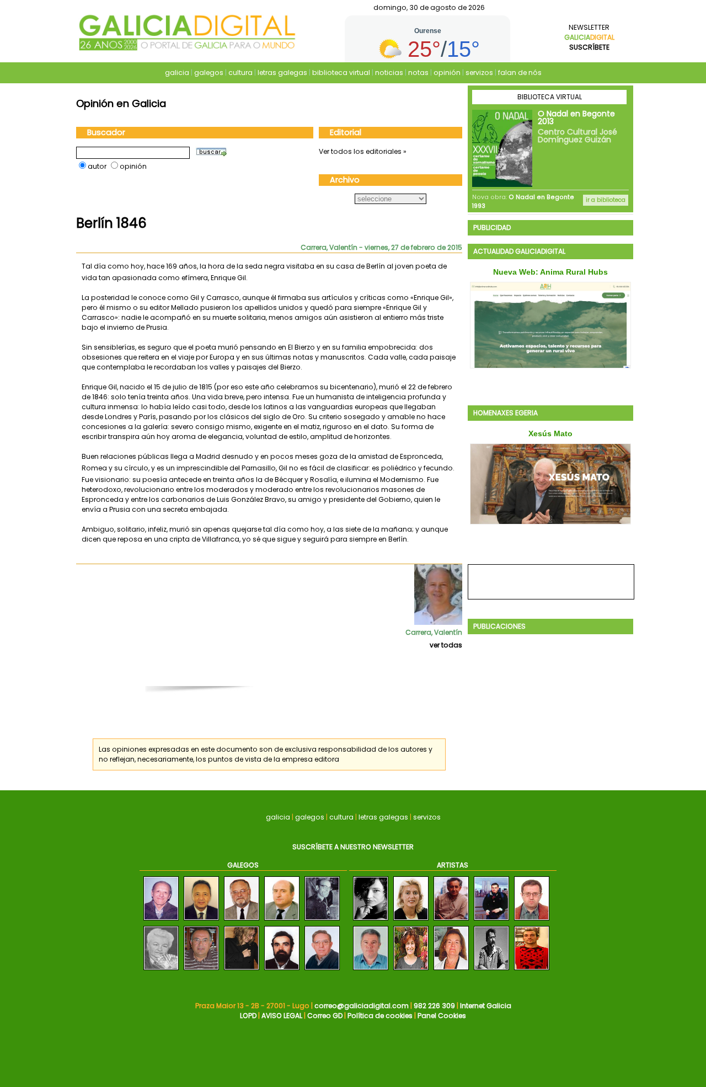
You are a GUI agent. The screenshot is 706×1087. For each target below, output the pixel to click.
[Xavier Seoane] (281, 970)
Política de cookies (380, 1015)
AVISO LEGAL (281, 1015)
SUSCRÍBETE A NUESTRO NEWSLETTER (353, 847)
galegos (208, 72)
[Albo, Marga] (451, 970)
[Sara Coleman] (241, 970)
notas (418, 72)
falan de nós (520, 72)
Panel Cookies (442, 1015)
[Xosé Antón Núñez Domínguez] (201, 970)
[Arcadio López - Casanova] (201, 920)
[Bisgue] (531, 970)
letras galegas (282, 72)
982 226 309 (434, 1005)
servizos (479, 72)
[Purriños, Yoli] (370, 920)
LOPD (248, 1015)
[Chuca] (411, 920)
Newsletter (589, 37)
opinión (447, 72)
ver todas (446, 645)
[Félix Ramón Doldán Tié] (241, 920)
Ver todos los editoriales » (363, 151)
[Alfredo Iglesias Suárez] (281, 920)
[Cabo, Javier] (531, 920)
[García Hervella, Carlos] (451, 920)
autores (413, 749)
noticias (389, 72)
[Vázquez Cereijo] (491, 970)
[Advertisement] (275, 673)
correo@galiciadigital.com (361, 1005)
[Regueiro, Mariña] (411, 970)
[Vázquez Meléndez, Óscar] (491, 920)
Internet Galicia (485, 1005)
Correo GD (325, 1015)
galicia (177, 72)
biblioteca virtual (341, 72)
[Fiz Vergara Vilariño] (322, 920)
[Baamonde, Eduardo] (370, 970)
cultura (240, 72)
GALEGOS (243, 865)
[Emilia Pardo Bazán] (161, 970)
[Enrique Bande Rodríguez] (322, 970)
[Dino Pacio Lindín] (161, 920)
